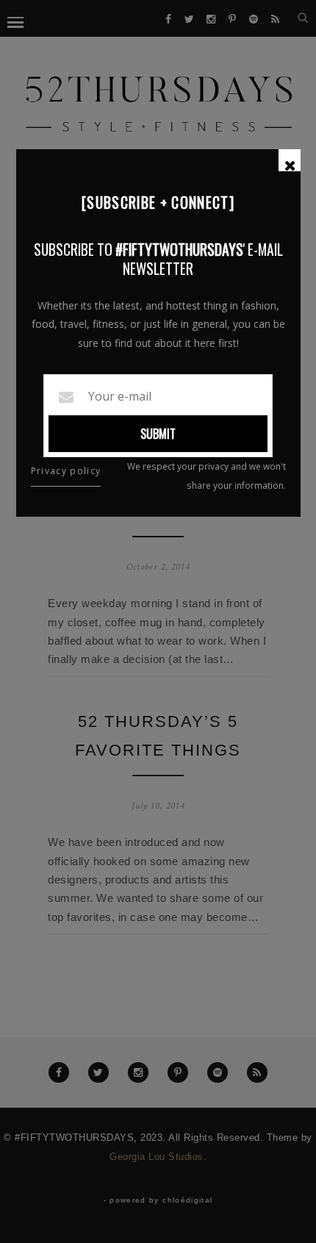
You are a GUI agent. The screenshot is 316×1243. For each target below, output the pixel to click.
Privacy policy (66, 471)
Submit (158, 434)
